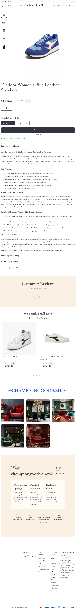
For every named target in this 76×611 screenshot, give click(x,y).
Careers (53, 566)
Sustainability (55, 585)
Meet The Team (55, 563)
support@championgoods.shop (32, 556)
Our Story (54, 561)
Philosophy (54, 588)
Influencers (54, 572)
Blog (9, 1)
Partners (53, 582)
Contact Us (41, 558)
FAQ (39, 563)
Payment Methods (43, 569)
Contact (3, 1)
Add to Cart (38, 130)
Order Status (42, 572)
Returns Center (42, 566)
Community (54, 591)
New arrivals (58, 6)
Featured (69, 6)
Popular (20, 6)
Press (52, 569)
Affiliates (53, 575)
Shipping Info (42, 561)
